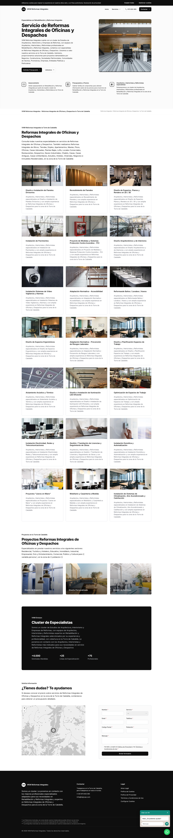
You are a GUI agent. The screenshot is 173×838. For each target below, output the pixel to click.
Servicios (115, 9)
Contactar (144, 9)
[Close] (167, 812)
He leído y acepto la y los (123, 748)
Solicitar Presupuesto (30, 70)
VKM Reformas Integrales (37, 9)
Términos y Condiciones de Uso (132, 798)
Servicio (129, 709)
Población (130, 727)
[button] (53, 730)
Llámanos (48, 70)
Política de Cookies (127, 791)
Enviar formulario (125, 753)
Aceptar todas (129, 3)
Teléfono (129, 718)
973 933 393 (132, 9)
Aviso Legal (125, 788)
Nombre (105, 709)
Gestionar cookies (145, 3)
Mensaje (105, 736)
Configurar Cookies (128, 801)
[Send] (167, 824)
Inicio (107, 9)
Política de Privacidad (125, 747)
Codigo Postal (107, 727)
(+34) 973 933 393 (83, 794)
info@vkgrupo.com (83, 797)
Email (104, 718)
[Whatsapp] (167, 832)
